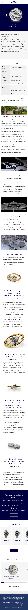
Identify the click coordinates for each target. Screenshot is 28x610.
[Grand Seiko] (13, 1)
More (14, 515)
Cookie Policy (18, 605)
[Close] (25, 596)
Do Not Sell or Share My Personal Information (13, 607)
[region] (14, 602)
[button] (1, 536)
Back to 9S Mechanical (14, 586)
